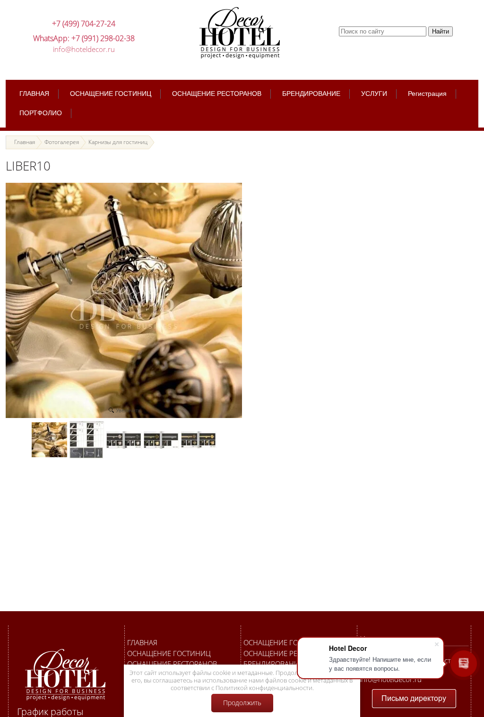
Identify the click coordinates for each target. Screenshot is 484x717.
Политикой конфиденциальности (264, 687)
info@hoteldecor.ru (84, 49)
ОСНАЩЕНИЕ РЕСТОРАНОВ (172, 663)
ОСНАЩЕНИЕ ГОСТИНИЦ (169, 653)
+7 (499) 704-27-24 (83, 23)
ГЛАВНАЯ (142, 642)
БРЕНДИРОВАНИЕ (273, 663)
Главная (24, 142)
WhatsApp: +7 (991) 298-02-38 (84, 38)
